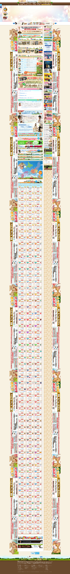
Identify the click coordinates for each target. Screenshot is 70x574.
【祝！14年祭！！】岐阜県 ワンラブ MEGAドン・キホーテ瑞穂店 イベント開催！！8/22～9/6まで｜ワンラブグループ (30, 102)
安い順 (30, 67)
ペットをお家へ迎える (20, 568)
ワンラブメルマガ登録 (34, 567)
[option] (35, 13)
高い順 (32, 67)
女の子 (32, 62)
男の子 (30, 62)
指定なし (28, 62)
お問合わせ (26, 568)
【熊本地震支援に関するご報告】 (23, 95)
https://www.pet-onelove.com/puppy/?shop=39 (25, 107)
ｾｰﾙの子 (35, 67)
